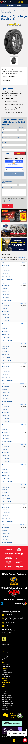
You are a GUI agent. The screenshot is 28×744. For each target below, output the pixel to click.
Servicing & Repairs (7, 672)
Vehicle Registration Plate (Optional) (8, 182)
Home (4, 11)
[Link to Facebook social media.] (14, 740)
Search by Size (6, 655)
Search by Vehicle (6, 653)
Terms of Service (20, 200)
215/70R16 (22, 484)
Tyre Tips (4, 661)
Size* (3, 127)
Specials (4, 678)
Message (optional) (7, 188)
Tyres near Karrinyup (7, 701)
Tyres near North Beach (8, 703)
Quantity (21, 127)
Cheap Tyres (5, 709)
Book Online (6, 682)
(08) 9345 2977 (10, 623)
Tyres (3, 651)
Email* (4, 143)
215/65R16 (22, 464)
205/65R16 (22, 424)
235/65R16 (22, 525)
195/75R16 (22, 404)
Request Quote (7, 205)
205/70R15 (22, 343)
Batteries (4, 670)
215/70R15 (22, 364)
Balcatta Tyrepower (15, 5)
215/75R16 (22, 505)
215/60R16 (22, 444)
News (3, 686)
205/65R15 (22, 323)
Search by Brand (6, 657)
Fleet (3, 684)
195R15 (24, 283)
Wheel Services (6, 676)
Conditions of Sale (20, 736)
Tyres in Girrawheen (7, 697)
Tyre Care (4, 659)
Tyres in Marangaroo (7, 699)
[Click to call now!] (18, 2)
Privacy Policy (9, 200)
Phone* (10, 138)
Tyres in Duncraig (6, 695)
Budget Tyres (5, 707)
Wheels (4, 663)
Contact (4, 680)
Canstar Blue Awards (7, 705)
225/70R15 (22, 384)
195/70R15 (22, 303)
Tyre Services (5, 674)
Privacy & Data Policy (10, 736)
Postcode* (5, 148)
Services (4, 668)
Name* (4, 133)
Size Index (4, 693)
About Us (4, 692)
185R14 (24, 263)
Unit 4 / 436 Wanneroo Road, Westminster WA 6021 (14, 619)
